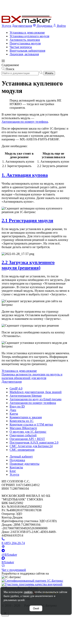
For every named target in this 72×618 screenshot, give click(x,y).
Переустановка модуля (25, 43)
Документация (22, 25)
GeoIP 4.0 (16, 388)
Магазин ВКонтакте (23, 428)
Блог (13, 471)
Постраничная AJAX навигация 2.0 (34, 442)
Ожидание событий (23, 435)
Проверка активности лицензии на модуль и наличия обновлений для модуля (32, 376)
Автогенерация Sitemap (26, 395)
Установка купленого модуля (29, 36)
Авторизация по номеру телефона (25, 121)
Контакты (16, 467)
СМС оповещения (22, 449)
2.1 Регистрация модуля (27, 220)
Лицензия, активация (24, 54)
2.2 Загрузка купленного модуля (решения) (28, 265)
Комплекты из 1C (22, 421)
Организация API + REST (27, 439)
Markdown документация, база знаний (36, 392)
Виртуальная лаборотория (27, 50)
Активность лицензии (25, 39)
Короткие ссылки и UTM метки (31, 424)
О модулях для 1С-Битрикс (28, 431)
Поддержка (17, 460)
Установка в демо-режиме (27, 32)
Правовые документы (24, 463)
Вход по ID (17, 406)
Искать (49, 73)
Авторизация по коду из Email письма (35, 399)
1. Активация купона (25, 175)
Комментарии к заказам (26, 417)
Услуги (6, 25)
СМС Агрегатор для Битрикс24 (31, 446)
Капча (14, 413)
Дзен (13, 410)
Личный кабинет (21, 456)
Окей (36, 608)
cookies (28, 592)
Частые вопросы (21, 47)
